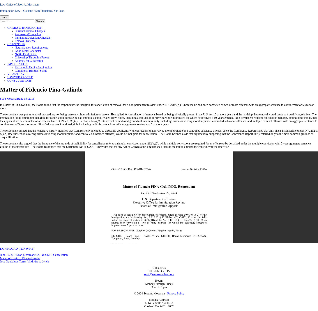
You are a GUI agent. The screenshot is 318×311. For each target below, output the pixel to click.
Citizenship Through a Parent (32, 57)
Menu (4, 17)
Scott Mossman (9, 98)
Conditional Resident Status (31, 70)
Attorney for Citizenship (29, 60)
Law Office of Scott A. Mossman (19, 4)
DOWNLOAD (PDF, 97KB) (17, 248)
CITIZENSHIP (16, 44)
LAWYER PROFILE (20, 77)
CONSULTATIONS (19, 80)
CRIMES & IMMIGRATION (24, 27)
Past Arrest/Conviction (28, 34)
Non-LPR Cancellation (54, 254)
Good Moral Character (28, 50)
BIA (36, 254)
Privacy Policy (175, 293)
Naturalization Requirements (31, 47)
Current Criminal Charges (30, 31)
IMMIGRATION (17, 64)
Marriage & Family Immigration (33, 67)
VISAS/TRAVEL (17, 74)
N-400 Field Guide (26, 54)
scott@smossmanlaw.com (159, 274)
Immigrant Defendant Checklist (33, 37)
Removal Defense (25, 40)
